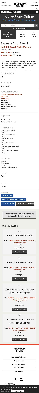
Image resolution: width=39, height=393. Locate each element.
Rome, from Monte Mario (19, 235)
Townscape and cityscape (25, 203)
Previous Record (22, 35)
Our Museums (5, 5)
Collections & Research (11, 12)
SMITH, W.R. (6, 52)
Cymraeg (35, 2)
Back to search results (8, 35)
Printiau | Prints (7, 195)
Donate (3, 2)
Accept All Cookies (17, 391)
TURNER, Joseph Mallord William (16, 47)
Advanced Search (20, 28)
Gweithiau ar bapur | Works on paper (13, 199)
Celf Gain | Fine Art (8, 203)
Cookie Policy (8, 389)
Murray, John (6, 55)
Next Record (34, 35)
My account (34, 5)
